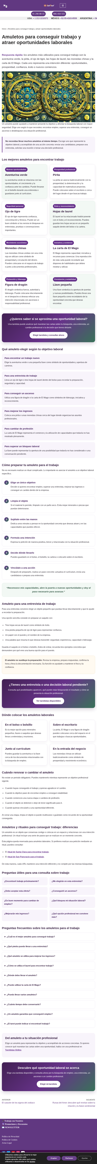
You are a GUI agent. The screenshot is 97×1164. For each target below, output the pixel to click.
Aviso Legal (7, 1143)
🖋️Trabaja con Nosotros (12, 1121)
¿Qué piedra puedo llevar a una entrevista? (27, 946)
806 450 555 (59, 14)
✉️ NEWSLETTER (10, 1127)
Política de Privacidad (10, 1136)
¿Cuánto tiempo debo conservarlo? (24, 1004)
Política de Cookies (9, 1140)
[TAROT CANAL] (48, 5)
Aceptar (54, 1158)
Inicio (4, 29)
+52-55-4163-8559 (57, 18)
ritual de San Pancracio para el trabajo (26, 857)
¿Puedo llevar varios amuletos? (22, 995)
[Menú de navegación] (63, 5)
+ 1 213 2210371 (29, 18)
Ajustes (85, 1158)
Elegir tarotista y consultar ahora (48, 335)
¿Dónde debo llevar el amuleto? (22, 975)
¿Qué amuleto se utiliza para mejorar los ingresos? (31, 956)
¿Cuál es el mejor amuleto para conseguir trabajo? (31, 937)
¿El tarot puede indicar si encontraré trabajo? (28, 1024)
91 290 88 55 (38, 14)
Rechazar (69, 1158)
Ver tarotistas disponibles (48, 701)
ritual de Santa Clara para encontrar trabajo (28, 852)
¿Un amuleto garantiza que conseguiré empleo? (30, 1014)
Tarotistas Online (13, 1050)
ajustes (32, 1161)
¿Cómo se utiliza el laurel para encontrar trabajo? (30, 966)
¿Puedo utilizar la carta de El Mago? (24, 985)
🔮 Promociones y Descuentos (15, 1124)
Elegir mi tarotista (48, 1084)
